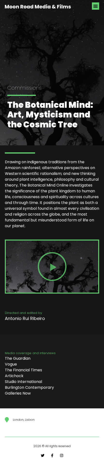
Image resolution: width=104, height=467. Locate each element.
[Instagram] (61, 455)
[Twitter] (43, 455)
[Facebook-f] (52, 455)
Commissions (24, 88)
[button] (95, 6)
